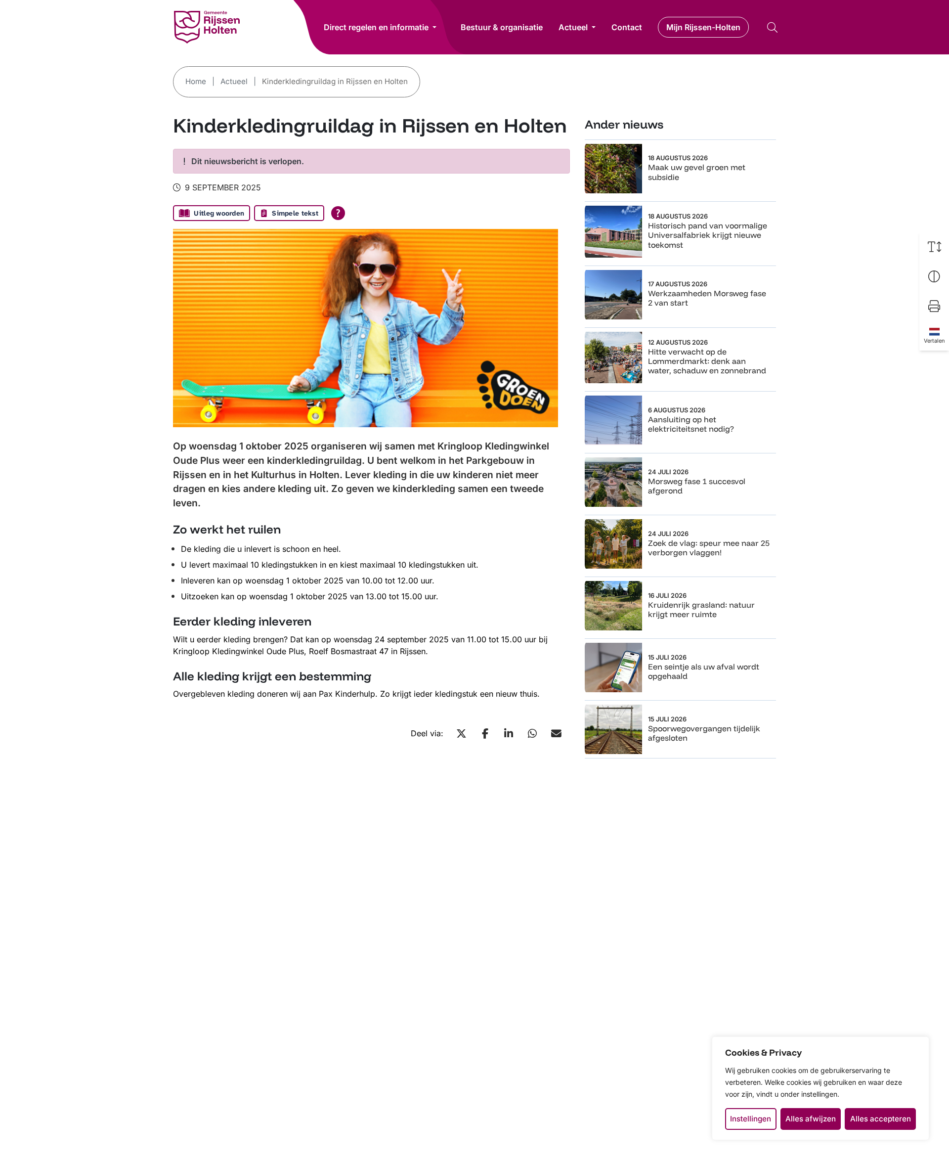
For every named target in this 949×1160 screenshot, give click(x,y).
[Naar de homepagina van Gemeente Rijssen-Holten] (207, 27)
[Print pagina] (934, 306)
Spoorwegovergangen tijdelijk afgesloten (704, 733)
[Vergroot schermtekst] (934, 247)
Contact (626, 27)
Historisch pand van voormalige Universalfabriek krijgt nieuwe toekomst (707, 235)
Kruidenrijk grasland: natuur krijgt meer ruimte (701, 609)
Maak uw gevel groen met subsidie (696, 171)
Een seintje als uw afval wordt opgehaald (703, 671)
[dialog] (820, 1088)
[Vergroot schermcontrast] (934, 276)
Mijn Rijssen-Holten (703, 27)
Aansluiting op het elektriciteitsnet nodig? (691, 424)
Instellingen (750, 1118)
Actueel (573, 27)
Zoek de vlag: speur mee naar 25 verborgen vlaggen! (709, 547)
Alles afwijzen (810, 1118)
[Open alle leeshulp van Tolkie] (338, 213)
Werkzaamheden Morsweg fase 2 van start (707, 298)
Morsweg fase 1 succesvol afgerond (696, 485)
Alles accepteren (880, 1118)
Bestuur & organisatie (502, 27)
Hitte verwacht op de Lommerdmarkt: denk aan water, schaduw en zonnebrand (707, 361)
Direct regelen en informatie (376, 27)
